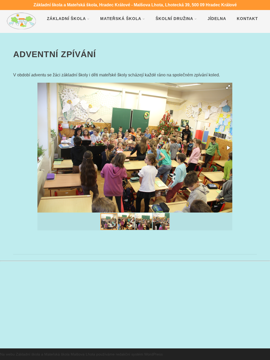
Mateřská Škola (120, 18)
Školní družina (174, 18)
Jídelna (217, 18)
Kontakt (247, 18)
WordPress (153, 354)
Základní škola (66, 18)
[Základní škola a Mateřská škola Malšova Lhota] (21, 30)
